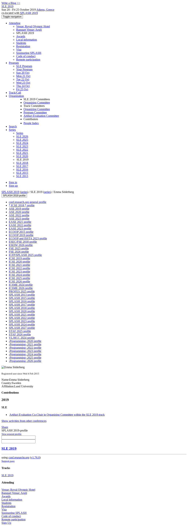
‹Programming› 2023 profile (25, 351)
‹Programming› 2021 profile (25, 344)
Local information (26, 39)
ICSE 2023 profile (19, 271)
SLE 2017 (22, 166)
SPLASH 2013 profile (22, 294)
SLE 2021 (22, 152)
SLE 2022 (22, 149)
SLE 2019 (9, 448)
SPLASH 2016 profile (22, 301)
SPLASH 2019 (29, 13)
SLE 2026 (22, 136)
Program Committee (35, 112)
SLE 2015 (22, 172)
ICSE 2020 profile (19, 261)
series (24, 191)
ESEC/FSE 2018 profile (23, 241)
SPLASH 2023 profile (22, 321)
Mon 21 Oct (23, 76)
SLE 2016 (22, 169)
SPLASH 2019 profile (14, 195)
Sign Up (6, 522)
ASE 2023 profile (19, 218)
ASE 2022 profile (19, 215)
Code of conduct (25, 56)
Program (14, 62)
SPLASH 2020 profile (22, 311)
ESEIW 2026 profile (21, 245)
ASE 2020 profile (19, 212)
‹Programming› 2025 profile (25, 357)
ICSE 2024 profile (19, 274)
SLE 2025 (22, 139)
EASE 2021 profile (20, 221)
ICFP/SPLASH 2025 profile (25, 255)
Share (4, 427)
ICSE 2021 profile (19, 264)
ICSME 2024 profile (21, 284)
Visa (18, 49)
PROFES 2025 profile (22, 291)
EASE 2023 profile (20, 228)
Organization (16, 95)
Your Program (24, 69)
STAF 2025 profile (20, 331)
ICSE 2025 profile (19, 278)
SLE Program (24, 66)
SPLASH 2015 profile (22, 298)
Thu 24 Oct (23, 86)
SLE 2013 (22, 176)
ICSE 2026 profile (19, 281)
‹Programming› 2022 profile (25, 347)
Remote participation (28, 59)
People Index (31, 123)
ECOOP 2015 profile (21, 231)
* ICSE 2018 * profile (22, 205)
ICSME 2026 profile (21, 288)
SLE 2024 (22, 143)
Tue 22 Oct (22, 79)
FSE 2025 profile (19, 248)
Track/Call (15, 92)
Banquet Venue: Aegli (29, 29)
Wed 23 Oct (23, 82)
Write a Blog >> (10, 3)
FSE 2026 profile (19, 251)
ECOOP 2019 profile (21, 235)
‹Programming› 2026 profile (25, 360)
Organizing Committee (37, 102)
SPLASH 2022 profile (22, 317)
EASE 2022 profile (20, 225)
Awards (20, 36)
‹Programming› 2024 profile (25, 354)
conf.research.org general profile (27, 202)
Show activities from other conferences (23, 420)
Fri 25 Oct (22, 89)
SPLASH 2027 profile (22, 327)
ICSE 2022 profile (19, 268)
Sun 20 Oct (22, 72)
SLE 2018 (22, 162)
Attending (14, 23)
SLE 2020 (22, 156)
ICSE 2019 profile (19, 258)
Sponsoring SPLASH (28, 52)
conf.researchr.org (18, 457)
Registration (23, 46)
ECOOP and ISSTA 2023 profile (28, 238)
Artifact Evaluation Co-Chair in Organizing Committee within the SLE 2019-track (57, 414)
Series (19, 133)
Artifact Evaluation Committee (41, 115)
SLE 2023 (22, 146)
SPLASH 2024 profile (22, 324)
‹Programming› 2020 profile (25, 341)
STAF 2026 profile (20, 334)
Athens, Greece (45, 9)
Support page (8, 461)
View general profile (11, 434)
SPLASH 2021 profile (22, 314)
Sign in (13, 182)
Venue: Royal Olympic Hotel (33, 26)
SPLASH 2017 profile (22, 304)
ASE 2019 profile (19, 208)
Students (21, 43)
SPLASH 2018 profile (22, 308)
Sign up (13, 185)
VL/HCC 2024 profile (22, 337)
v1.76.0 (35, 457)
